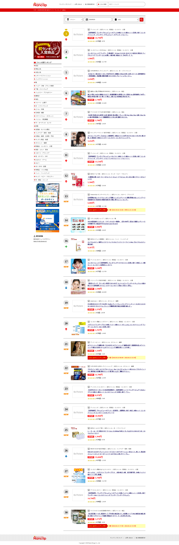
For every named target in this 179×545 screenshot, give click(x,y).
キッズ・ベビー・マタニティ (44, 176)
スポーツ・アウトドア (42, 153)
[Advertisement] (48, 27)
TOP (35, 10)
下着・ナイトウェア (41, 89)
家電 (36, 126)
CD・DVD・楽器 (40, 166)
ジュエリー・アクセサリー (43, 92)
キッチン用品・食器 (41, 139)
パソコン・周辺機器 (41, 119)
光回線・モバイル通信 (42, 129)
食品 (36, 99)
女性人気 (38, 72)
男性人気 (38, 69)
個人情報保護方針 (90, 4)
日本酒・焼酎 (39, 112)
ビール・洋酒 (39, 109)
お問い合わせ (78, 4)
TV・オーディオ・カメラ (43, 122)
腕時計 (37, 96)
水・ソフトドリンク (41, 106)
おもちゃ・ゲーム (41, 159)
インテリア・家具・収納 (43, 133)
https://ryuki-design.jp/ (40, 241)
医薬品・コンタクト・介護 (43, 146)
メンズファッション (41, 79)
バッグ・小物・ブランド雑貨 (44, 86)
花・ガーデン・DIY (41, 156)
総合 (36, 65)
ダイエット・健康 (41, 143)
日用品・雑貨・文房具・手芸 (44, 136)
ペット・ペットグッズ (42, 173)
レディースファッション (43, 75)
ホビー (37, 163)
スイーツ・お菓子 (41, 102)
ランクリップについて (65, 4)
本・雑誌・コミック (41, 180)
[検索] (141, 19)
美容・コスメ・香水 (41, 149)
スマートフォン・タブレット (44, 116)
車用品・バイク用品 (41, 170)
